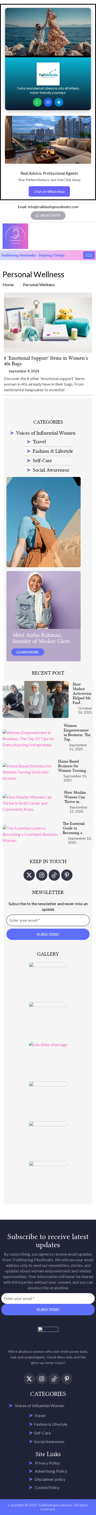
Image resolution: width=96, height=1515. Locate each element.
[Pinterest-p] (66, 875)
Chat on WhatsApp (49, 191)
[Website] (59, 102)
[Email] (48, 102)
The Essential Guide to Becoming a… (74, 828)
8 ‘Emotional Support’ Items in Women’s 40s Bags (46, 361)
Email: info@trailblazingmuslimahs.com (48, 207)
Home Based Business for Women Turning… (73, 766)
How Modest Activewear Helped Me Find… (82, 693)
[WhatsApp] (37, 102)
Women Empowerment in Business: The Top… (77, 732)
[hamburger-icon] (89, 255)
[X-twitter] (29, 875)
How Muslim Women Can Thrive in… (75, 797)
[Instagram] (41, 875)
